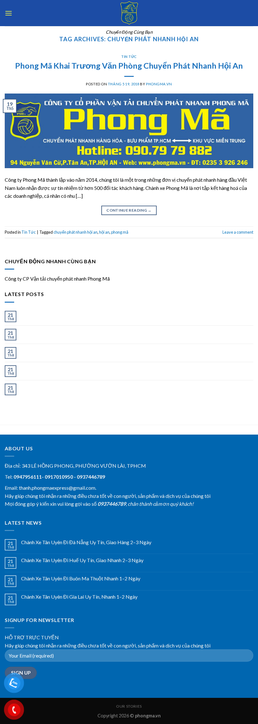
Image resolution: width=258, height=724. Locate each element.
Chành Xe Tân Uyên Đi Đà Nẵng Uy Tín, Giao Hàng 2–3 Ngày (86, 314)
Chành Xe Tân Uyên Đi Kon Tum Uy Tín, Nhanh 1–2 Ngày (81, 387)
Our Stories (129, 706)
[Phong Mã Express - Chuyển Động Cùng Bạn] (129, 13)
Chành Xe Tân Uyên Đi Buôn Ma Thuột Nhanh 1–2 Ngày (80, 350)
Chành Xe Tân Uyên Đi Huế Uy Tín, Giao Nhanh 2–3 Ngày (82, 332)
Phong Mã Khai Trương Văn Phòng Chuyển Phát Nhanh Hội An (129, 65)
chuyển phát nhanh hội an (75, 232)
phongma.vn (159, 84)
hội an (104, 232)
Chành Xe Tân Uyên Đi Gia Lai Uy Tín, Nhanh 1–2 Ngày (79, 368)
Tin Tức (129, 56)
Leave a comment (237, 232)
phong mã (119, 232)
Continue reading (129, 210)
